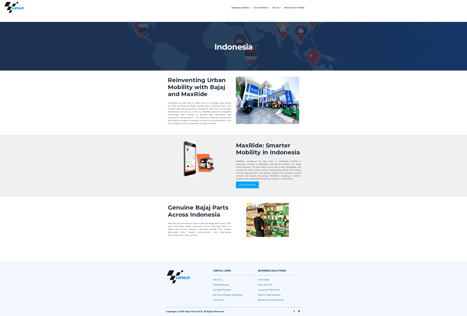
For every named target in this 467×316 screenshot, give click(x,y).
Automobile (263, 280)
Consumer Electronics (268, 290)
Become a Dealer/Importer (271, 300)
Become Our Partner (294, 7)
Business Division (240, 7)
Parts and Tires (265, 285)
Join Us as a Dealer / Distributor (228, 295)
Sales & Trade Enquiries (269, 295)
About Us (217, 280)
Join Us (275, 7)
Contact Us (218, 300)
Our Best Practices (222, 290)
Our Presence (260, 7)
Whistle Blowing (221, 285)
